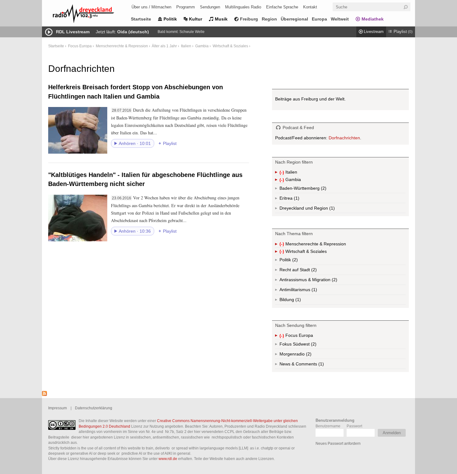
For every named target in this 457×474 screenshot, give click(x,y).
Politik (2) (294, 261)
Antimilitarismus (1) (313, 291)
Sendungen (210, 7)
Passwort (354, 426)
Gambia (202, 46)
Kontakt (310, 7)
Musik (221, 18)
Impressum (57, 408)
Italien (186, 46)
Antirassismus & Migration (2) (322, 281)
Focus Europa (80, 46)
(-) (282, 173)
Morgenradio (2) (308, 355)
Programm (185, 7)
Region (269, 18)
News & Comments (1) (312, 365)
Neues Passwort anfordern (338, 443)
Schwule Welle (192, 32)
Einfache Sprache (282, 7)
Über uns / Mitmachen (151, 7)
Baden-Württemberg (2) (315, 189)
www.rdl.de (168, 459)
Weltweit (340, 18)
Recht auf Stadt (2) (303, 271)
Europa (319, 18)
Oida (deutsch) (133, 31)
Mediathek (373, 18)
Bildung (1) (297, 301)
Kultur (195, 18)
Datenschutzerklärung (93, 408)
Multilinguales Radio (243, 7)
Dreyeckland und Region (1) (319, 209)
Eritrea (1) (295, 199)
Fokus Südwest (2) (306, 345)
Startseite (141, 18)
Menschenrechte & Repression (122, 46)
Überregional (294, 18)
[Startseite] (92, 14)
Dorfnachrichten (344, 137)
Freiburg (249, 18)
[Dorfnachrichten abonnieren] (44, 394)
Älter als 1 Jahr (164, 46)
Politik (170, 18)
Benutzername (328, 426)
